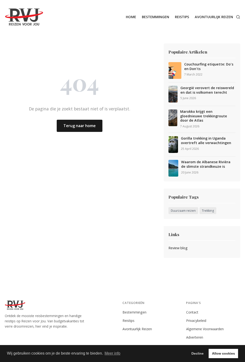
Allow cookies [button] (223, 353)
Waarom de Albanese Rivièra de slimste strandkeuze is (205, 164)
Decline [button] (197, 353)
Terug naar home (79, 125)
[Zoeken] (238, 17)
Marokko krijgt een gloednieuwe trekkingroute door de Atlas (203, 116)
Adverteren (194, 337)
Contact (192, 312)
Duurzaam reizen (183, 211)
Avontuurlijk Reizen (214, 17)
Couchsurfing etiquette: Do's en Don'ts (208, 66)
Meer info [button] (112, 353)
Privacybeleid (196, 320)
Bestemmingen (155, 17)
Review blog (178, 248)
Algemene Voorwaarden (205, 329)
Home (131, 17)
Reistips (182, 17)
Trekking (208, 211)
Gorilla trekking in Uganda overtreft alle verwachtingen (206, 140)
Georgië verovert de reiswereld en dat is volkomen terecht (207, 90)
